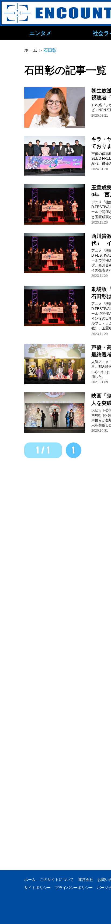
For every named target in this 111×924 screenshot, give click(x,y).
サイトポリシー (37, 888)
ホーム (30, 879)
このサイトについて (57, 879)
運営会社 (85, 879)
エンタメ (40, 33)
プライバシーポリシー (74, 888)
